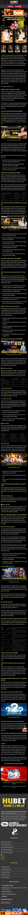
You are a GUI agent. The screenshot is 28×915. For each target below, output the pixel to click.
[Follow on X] (4, 903)
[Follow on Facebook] (2, 903)
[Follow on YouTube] (7, 903)
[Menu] (2, 2)
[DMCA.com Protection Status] (3, 857)
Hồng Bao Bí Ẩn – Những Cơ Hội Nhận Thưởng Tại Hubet (14, 783)
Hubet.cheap (4, 811)
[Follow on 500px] (9, 903)
